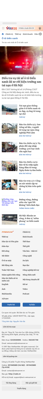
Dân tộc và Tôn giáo (10, 241)
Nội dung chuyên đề (31, 279)
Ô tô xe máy (6, 260)
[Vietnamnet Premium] (8, 233)
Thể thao (26, 241)
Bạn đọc (26, 265)
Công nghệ (27, 256)
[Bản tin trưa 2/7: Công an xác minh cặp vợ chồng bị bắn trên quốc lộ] (9, 184)
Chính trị (9, 34)
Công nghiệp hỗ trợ (31, 270)
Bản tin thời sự (25, 136)
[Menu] (3, 28)
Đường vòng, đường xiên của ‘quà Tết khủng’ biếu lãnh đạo (29, 202)
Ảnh (3, 289)
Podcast (26, 294)
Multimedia (7, 294)
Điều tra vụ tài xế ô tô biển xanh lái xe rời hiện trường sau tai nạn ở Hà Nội (21, 82)
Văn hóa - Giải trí (30, 251)
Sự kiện (32, 305)
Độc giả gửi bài (31, 383)
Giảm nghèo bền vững (11, 275)
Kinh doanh (28, 34)
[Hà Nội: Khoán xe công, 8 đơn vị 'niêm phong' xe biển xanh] (9, 219)
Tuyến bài (11, 305)
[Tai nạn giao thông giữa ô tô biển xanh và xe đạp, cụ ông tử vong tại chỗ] (9, 109)
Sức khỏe (5, 256)
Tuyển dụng (21, 388)
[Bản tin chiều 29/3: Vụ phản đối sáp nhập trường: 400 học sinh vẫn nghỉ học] (9, 147)
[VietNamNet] (3, 34)
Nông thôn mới (29, 275)
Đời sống (5, 251)
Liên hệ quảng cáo (10, 356)
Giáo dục (5, 246)
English (5, 284)
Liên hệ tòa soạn (9, 327)
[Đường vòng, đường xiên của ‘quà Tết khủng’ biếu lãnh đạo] (9, 203)
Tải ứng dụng (11, 383)
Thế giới (26, 246)
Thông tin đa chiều (26, 208)
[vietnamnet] (11, 29)
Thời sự (18, 34)
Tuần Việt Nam (8, 270)
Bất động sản (7, 265)
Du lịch (26, 260)
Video (25, 289)
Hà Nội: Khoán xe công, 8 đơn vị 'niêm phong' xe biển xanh (29, 218)
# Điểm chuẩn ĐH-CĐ (26, 28)
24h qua (5, 298)
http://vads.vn (14, 374)
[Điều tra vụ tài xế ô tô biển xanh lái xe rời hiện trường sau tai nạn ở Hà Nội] (21, 60)
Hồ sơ (25, 284)
